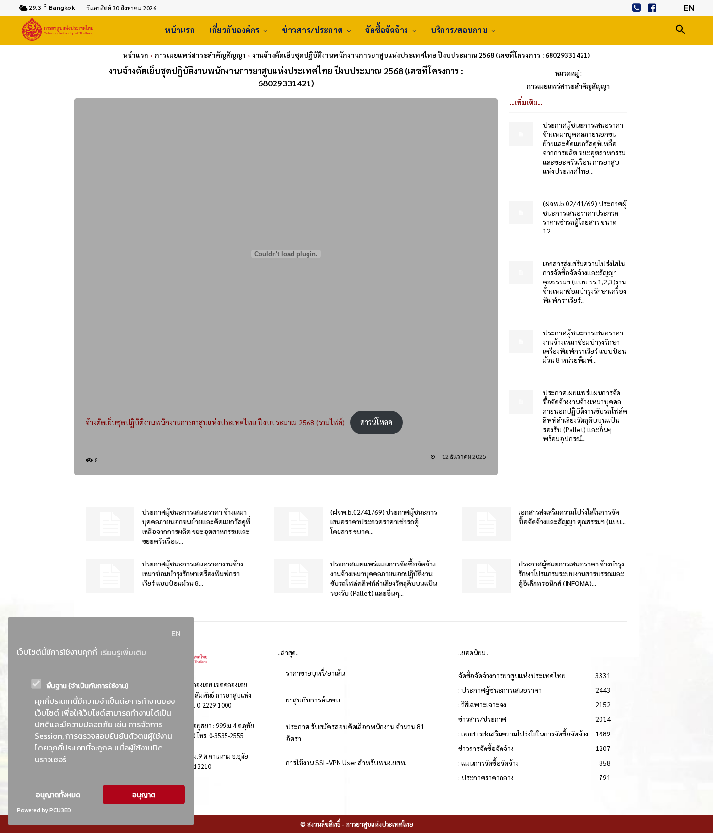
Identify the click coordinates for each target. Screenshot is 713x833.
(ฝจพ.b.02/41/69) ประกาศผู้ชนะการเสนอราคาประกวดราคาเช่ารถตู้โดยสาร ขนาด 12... (585, 217)
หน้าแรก (135, 54)
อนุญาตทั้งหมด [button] (58, 794)
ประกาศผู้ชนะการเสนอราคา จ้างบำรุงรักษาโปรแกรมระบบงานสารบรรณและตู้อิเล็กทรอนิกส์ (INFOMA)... (571, 573)
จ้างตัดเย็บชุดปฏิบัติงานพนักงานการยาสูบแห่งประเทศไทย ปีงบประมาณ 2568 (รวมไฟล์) (215, 421)
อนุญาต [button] (143, 794)
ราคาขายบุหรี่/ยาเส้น (315, 672)
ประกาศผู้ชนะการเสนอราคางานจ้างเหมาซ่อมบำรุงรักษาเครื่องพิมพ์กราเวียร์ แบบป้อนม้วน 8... (192, 573)
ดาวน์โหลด (376, 421)
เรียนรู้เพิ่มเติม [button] (123, 652)
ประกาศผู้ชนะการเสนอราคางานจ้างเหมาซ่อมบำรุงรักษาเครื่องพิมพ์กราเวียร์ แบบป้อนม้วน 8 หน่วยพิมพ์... (584, 346)
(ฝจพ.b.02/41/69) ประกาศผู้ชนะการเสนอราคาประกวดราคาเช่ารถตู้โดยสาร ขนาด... (383, 521)
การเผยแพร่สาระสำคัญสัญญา (200, 54)
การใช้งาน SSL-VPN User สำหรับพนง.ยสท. (346, 762)
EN (176, 633)
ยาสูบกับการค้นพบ (313, 699)
